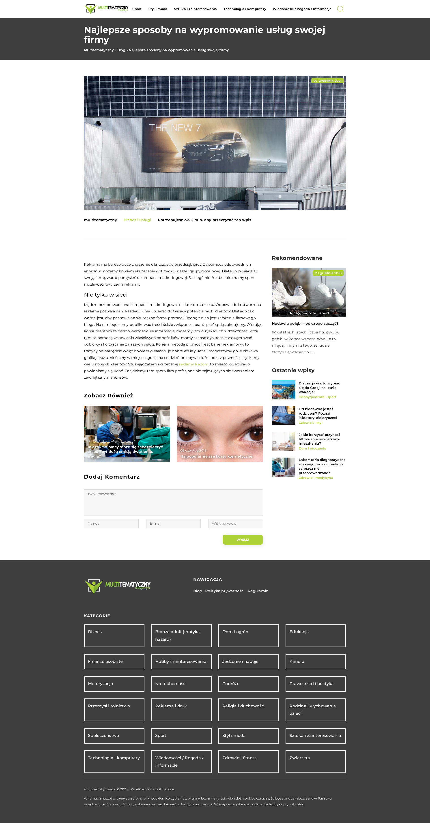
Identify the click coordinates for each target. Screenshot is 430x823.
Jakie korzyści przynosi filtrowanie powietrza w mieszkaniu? (319, 439)
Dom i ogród (235, 631)
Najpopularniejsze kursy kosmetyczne (216, 456)
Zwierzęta (300, 757)
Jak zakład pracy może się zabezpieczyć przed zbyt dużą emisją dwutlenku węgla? (125, 451)
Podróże (230, 683)
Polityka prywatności (224, 591)
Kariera (297, 661)
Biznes (95, 631)
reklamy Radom (193, 364)
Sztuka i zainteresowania (195, 9)
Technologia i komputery (245, 9)
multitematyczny (100, 220)
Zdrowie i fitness (239, 757)
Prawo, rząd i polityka (312, 683)
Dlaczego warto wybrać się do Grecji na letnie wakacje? (319, 387)
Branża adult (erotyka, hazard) (178, 635)
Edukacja (299, 631)
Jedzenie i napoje (240, 661)
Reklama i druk (171, 706)
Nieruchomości (171, 683)
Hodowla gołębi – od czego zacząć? (305, 323)
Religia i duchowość (243, 706)
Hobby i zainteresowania (180, 661)
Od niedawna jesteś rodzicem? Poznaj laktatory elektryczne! (318, 413)
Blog (197, 591)
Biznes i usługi (137, 220)
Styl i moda (158, 9)
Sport (137, 9)
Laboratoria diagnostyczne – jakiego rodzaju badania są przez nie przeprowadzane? (322, 466)
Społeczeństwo (103, 735)
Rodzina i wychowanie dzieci (313, 710)
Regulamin (258, 591)
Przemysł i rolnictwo (109, 706)
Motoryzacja (100, 683)
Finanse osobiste (105, 661)
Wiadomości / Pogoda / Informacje (302, 9)
